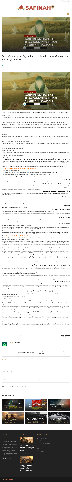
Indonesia (26, 335)
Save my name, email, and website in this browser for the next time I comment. (17, 386)
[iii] (40, 309)
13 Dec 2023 (52, 422)
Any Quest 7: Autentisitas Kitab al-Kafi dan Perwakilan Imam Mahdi (17, 235)
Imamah (4, 61)
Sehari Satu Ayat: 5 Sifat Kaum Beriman (45, 437)
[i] (36, 137)
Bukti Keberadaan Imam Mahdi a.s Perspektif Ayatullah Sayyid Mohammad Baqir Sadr (20, 168)
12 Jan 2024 (7, 422)
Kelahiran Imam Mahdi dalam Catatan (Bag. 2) (13, 130)
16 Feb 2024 (7, 407)
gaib (16, 335)
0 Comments (20, 407)
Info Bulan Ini (12, 422)
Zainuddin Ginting (19, 342)
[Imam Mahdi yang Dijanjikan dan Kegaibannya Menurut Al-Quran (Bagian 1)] (5, 344)
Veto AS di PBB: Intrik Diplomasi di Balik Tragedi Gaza (58, 419)
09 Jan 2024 (30, 422)
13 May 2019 (42, 440)
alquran (11, 335)
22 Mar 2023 (42, 451)
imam (21, 335)
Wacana (56, 422)
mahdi (32, 335)
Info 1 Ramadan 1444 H (45, 443)
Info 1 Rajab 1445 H (9, 420)
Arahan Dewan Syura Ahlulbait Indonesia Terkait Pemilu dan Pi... (36, 419)
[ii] (42, 254)
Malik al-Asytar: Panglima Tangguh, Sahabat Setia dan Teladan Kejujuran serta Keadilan (27, 448)
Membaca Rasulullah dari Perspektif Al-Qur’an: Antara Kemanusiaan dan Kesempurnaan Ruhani (27, 467)
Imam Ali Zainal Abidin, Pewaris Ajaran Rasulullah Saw (12, 404)
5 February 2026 (23, 453)
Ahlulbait (5, 335)
